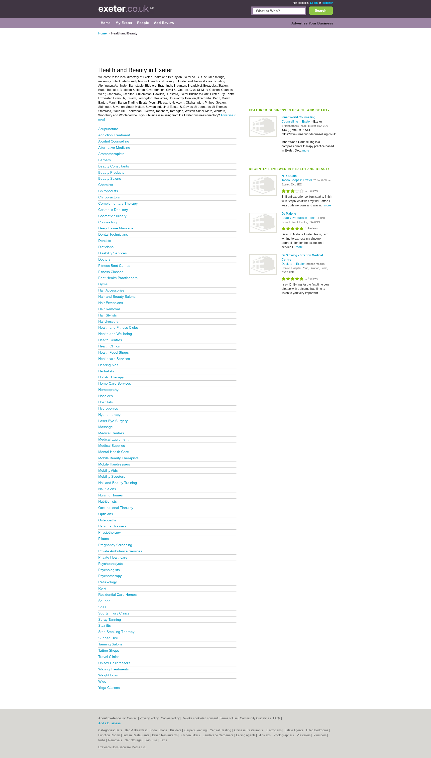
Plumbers (320, 735)
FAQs (276, 718)
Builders (176, 730)
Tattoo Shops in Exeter (297, 180)
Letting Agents (246, 735)
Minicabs (264, 735)
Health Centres (110, 340)
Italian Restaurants (165, 735)
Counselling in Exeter (297, 121)
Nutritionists (107, 501)
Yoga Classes (109, 688)
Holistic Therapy (111, 377)
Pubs (102, 740)
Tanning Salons (110, 644)
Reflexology (107, 582)
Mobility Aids (108, 470)
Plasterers (304, 735)
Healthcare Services (114, 359)
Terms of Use (229, 718)
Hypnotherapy (109, 415)
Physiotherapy (109, 532)
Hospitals (105, 402)
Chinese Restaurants (249, 730)
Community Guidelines (255, 718)
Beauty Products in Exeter (299, 218)
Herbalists (106, 371)
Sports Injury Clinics (113, 613)
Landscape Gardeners (218, 735)
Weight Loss (108, 675)
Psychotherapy (110, 576)
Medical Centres (111, 433)
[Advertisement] (291, 67)
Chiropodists (108, 191)
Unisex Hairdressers (114, 663)
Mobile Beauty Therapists (118, 458)
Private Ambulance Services (120, 551)
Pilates (103, 539)
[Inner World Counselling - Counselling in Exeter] (263, 136)
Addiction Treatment (114, 135)
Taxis (163, 740)
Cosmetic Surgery (112, 216)
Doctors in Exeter (294, 264)
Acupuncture (108, 129)
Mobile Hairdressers (114, 464)
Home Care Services (114, 383)
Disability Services (112, 253)
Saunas (104, 601)
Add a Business (109, 723)
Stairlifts (104, 625)
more (305, 150)
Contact (132, 718)
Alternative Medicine (114, 148)
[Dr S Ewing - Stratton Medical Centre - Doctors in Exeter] (263, 274)
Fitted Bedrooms (317, 730)
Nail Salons (107, 489)
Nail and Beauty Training (117, 483)
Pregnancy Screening (115, 545)
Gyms (103, 284)
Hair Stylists (107, 315)
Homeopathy (108, 390)
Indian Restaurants (136, 735)
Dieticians (105, 247)
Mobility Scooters (111, 476)
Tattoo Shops (108, 650)
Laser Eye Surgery (113, 421)
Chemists (105, 185)
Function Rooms (109, 735)
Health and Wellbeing (115, 334)
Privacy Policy (149, 718)
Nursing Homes (110, 495)
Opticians (105, 514)
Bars (119, 730)
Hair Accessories (111, 290)
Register (327, 2)
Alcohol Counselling (113, 141)
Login (314, 2)
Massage (105, 427)
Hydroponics (108, 408)
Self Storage (133, 740)
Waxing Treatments (113, 669)
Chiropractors (109, 197)
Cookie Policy (170, 718)
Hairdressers (108, 321)
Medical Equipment (113, 439)
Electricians (274, 730)
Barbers (104, 160)
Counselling (107, 222)
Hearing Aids (108, 365)
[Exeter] (126, 11)
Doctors (104, 259)
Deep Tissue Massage (115, 228)
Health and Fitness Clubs (118, 327)
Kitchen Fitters (191, 735)
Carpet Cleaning (196, 730)
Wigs (102, 681)
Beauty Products (111, 172)
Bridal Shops (159, 730)
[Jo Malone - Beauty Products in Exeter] (263, 232)
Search (320, 10)
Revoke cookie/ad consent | (201, 718)
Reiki (102, 588)
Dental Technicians (113, 234)
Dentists (104, 241)
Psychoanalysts (110, 564)
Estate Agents (294, 730)
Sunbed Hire (108, 638)
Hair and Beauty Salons (116, 297)
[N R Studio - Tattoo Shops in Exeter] (263, 194)
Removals (115, 740)
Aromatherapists (111, 154)
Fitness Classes (110, 272)
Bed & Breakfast (136, 730)
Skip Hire (151, 740)
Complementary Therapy (118, 203)
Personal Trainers (112, 526)
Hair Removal (109, 309)
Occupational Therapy (115, 508)
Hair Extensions (110, 303)
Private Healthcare (112, 557)
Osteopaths (107, 520)
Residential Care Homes (117, 595)
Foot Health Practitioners (117, 278)
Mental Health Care (113, 452)
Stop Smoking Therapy (116, 632)
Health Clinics (109, 346)
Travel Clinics (108, 657)
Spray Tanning (109, 619)
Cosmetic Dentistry (113, 210)
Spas (102, 607)
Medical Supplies (111, 446)
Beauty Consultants (113, 166)
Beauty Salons (109, 178)
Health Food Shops (113, 352)
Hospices (105, 396)
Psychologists (109, 570)
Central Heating (221, 730)
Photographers (284, 735)
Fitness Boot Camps (114, 266)
